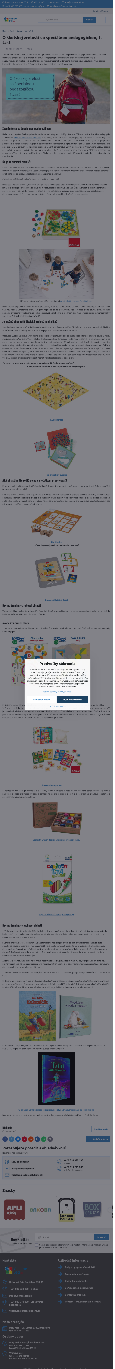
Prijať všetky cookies (72, 699)
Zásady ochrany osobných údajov (57, 691)
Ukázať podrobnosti (57, 706)
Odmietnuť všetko (41, 699)
